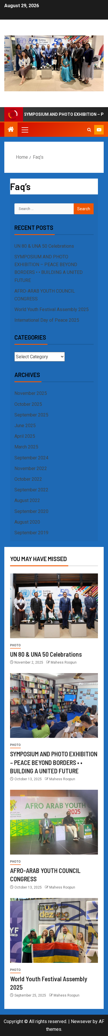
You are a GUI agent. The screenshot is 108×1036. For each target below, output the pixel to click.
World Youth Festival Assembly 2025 (51, 309)
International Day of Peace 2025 (46, 320)
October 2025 (28, 404)
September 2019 (31, 532)
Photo (15, 645)
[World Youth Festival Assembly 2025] (54, 930)
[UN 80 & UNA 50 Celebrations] (54, 605)
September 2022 (31, 490)
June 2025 (25, 425)
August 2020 (27, 522)
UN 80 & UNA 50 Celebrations (44, 246)
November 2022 (30, 468)
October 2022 (28, 479)
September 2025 (31, 415)
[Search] (89, 129)
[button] (24, 129)
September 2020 (31, 511)
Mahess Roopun (64, 662)
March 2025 (26, 447)
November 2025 (30, 393)
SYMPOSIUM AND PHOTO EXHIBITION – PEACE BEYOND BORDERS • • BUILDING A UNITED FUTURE (53, 762)
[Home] (11, 130)
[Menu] (24, 129)
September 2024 (31, 458)
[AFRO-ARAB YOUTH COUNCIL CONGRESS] (54, 822)
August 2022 (27, 500)
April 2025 (24, 436)
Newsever (81, 1021)
